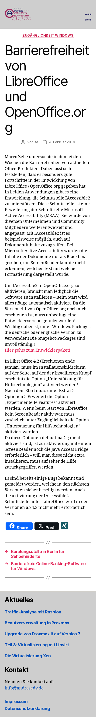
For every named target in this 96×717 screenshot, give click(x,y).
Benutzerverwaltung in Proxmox (37, 622)
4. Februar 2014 (62, 142)
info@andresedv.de (24, 688)
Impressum (16, 701)
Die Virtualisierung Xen (28, 655)
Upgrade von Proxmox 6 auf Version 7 (42, 633)
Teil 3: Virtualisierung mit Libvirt (37, 644)
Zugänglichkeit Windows (47, 35)
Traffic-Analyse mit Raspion (33, 611)
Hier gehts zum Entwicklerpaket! (37, 350)
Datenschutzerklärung (27, 708)
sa (36, 142)
